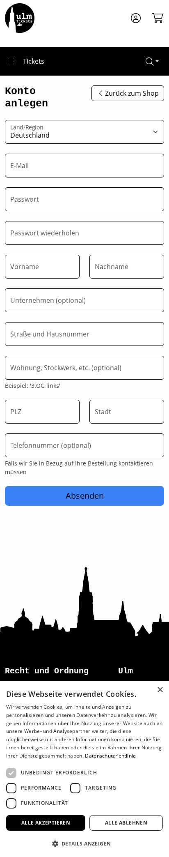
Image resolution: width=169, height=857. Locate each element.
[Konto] (136, 18)
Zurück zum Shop (132, 93)
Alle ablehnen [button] (126, 822)
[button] (84, 843)
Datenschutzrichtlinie (110, 755)
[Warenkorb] (155, 18)
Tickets (33, 61)
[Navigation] (10, 61)
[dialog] (84, 769)
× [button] (160, 690)
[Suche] (152, 61)
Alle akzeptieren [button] (45, 822)
